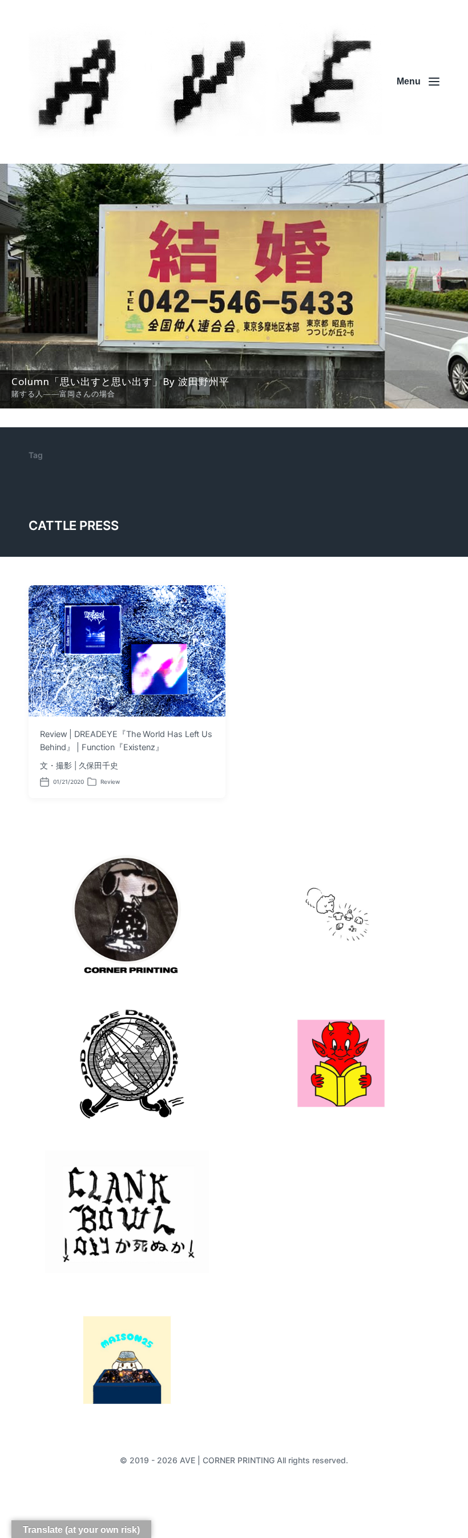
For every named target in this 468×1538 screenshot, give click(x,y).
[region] (234, 286)
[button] (234, 286)
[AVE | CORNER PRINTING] (205, 82)
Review (110, 781)
